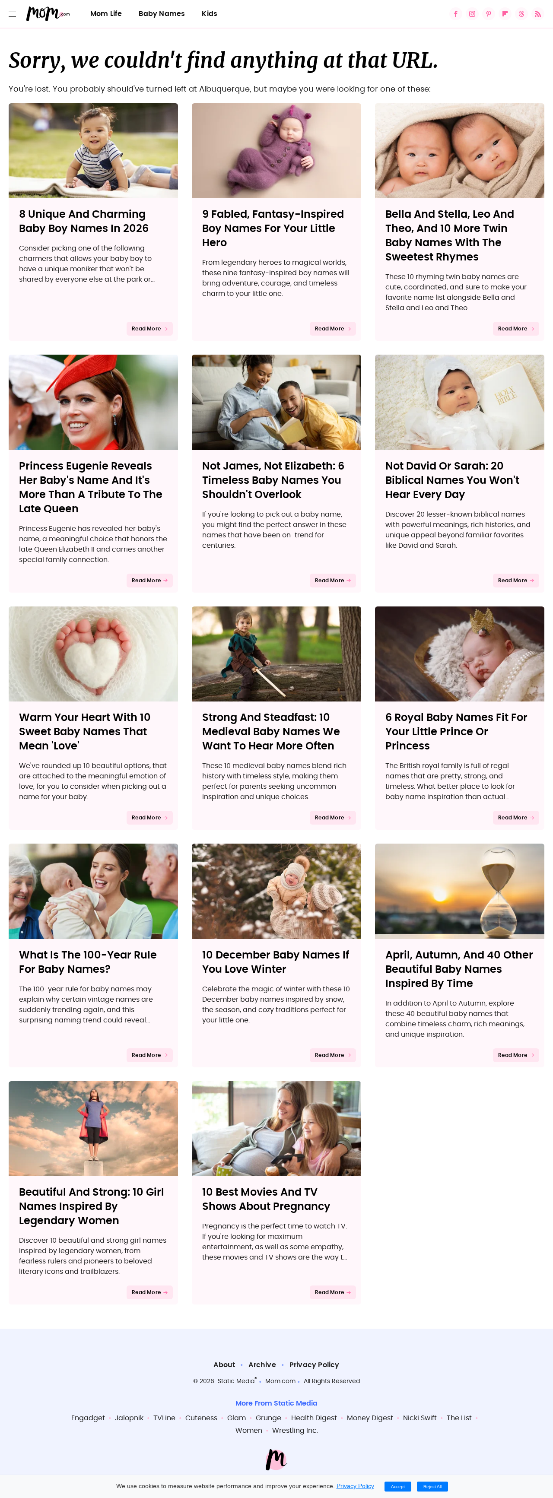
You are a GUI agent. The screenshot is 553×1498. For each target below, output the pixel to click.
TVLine (164, 1418)
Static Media (236, 1381)
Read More (146, 328)
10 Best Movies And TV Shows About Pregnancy (266, 1199)
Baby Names (162, 13)
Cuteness (201, 1418)
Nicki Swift (420, 1418)
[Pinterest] (488, 13)
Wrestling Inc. (295, 1430)
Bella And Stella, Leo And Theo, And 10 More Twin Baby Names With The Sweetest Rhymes (449, 236)
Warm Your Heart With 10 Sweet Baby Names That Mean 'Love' (85, 732)
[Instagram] (472, 13)
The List (459, 1418)
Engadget (88, 1418)
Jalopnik (129, 1418)
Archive (262, 1365)
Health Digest (314, 1418)
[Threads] (521, 13)
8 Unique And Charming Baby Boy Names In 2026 (84, 221)
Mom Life (106, 13)
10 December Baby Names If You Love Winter (275, 962)
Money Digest (370, 1418)
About (224, 1365)
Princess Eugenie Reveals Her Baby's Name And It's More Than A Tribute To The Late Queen (90, 487)
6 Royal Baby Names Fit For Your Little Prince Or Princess (456, 732)
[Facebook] (455, 13)
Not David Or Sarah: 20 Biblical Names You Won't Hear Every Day (452, 480)
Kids (209, 13)
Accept (398, 1486)
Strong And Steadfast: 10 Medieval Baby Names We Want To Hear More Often (271, 732)
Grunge (268, 1418)
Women (248, 1430)
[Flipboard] (505, 13)
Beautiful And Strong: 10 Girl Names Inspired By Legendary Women (91, 1206)
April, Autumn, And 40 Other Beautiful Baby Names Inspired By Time (459, 969)
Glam (236, 1418)
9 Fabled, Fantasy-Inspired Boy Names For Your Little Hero (273, 228)
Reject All (432, 1486)
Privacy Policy (314, 1365)
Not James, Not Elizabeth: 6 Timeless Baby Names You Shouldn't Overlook (273, 480)
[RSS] (537, 13)
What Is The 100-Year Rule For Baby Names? (88, 962)
